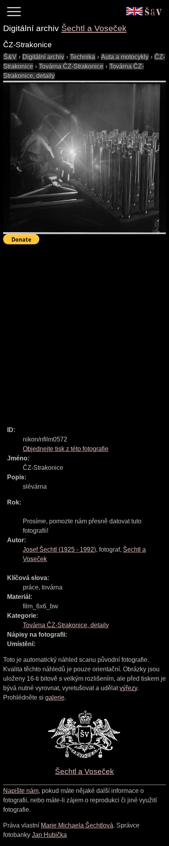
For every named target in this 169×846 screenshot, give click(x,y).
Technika (82, 57)
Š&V (10, 57)
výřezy (128, 688)
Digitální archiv (43, 57)
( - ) (59, 549)
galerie (54, 697)
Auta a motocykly (125, 57)
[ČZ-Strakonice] (84, 157)
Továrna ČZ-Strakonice (71, 66)
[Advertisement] (84, 331)
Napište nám (21, 790)
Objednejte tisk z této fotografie (65, 448)
